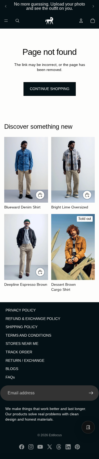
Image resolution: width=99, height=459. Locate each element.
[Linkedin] (68, 447)
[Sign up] (91, 393)
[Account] (81, 20)
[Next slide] (93, 6)
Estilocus (55, 435)
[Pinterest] (77, 447)
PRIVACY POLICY (21, 310)
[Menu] (6, 21)
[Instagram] (31, 447)
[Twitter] (49, 447)
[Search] (17, 20)
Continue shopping (49, 89)
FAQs (10, 377)
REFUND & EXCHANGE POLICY (33, 319)
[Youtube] (40, 447)
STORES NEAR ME (22, 344)
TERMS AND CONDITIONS (28, 335)
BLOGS (12, 369)
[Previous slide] (6, 6)
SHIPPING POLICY (21, 327)
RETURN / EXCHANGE (25, 360)
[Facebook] (21, 447)
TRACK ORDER (19, 352)
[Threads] (59, 447)
